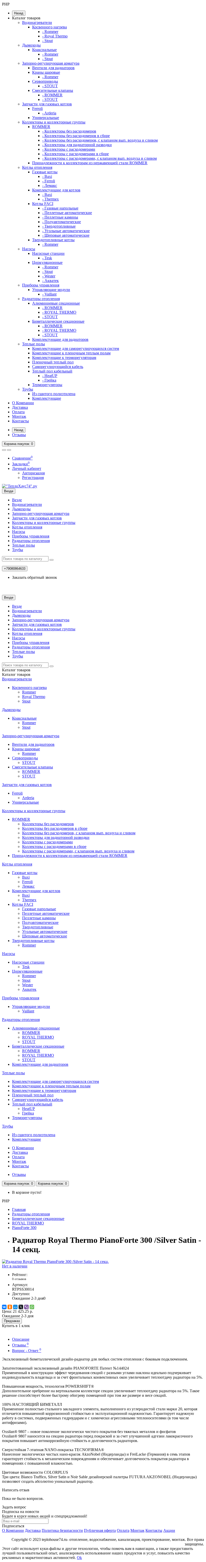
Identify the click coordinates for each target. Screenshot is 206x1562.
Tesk (26, 967)
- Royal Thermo (55, 36)
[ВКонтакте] (4, 1307)
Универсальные (45, 117)
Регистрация (33, 477)
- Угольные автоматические (66, 231)
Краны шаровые (46, 72)
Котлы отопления (37, 167)
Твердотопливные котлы (53, 240)
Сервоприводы (45, 81)
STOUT (28, 762)
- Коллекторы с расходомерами (68, 149)
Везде (17, 500)
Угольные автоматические (44, 931)
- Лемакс (49, 185)
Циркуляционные (47, 262)
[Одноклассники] (10, 1307)
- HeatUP (49, 376)
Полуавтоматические (40, 922)
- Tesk (47, 258)
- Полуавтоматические (61, 222)
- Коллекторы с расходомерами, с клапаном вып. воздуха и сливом (99, 158)
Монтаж (19, 416)
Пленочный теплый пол (53, 362)
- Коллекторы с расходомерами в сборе (75, 154)
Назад (18, 13)
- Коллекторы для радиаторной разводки (77, 145)
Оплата (18, 412)
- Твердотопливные (59, 226)
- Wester (48, 276)
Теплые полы (33, 344)
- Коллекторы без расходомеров (69, 131)
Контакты (20, 421)
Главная (19, 1209)
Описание (20, 1339)
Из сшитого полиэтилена (53, 394)
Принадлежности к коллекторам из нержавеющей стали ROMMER (89, 163)
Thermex (29, 900)
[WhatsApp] (32, 1307)
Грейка (28, 1113)
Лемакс (28, 886)
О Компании (23, 403)
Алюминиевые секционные (56, 303)
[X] (21, 1307)
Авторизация (33, 473)
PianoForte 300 (24, 1227)
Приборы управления (40, 285)
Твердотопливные (37, 927)
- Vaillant (49, 294)
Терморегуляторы (47, 385)
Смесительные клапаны (52, 90)
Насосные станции (48, 253)
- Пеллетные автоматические (67, 213)
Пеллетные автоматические (46, 913)
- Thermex (50, 199)
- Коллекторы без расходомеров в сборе (76, 136)
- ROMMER (52, 95)
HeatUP (28, 1108)
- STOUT (50, 86)
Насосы (28, 249)
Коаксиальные (44, 50)
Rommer (29, 692)
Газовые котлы (45, 172)
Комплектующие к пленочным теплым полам (71, 353)
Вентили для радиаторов (53, 68)
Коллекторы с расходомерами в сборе (54, 846)
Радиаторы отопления (41, 299)
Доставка (20, 407)
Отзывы (19, 435)
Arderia (28, 798)
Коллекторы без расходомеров (48, 824)
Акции (169, 1530)
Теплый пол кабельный (52, 371)
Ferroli (37, 108)
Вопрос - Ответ (26, 1350)
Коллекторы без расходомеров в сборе (54, 828)
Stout (26, 701)
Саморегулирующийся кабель (57, 366)
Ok (79, 1557)
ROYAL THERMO (38, 1037)
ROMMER (41, 127)
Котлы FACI (42, 203)
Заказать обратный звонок (34, 577)
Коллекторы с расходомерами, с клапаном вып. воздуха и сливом (78, 851)
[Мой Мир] (15, 1307)
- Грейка (49, 380)
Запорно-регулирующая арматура (50, 63)
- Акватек (50, 280)
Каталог (16, 674)
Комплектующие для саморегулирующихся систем (75, 348)
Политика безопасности (62, 1530)
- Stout (47, 40)
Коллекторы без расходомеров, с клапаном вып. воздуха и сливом (78, 833)
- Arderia (49, 113)
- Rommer (50, 31)
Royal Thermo (33, 696)
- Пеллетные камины (60, 217)
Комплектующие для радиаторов (60, 339)
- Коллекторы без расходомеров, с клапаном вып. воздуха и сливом (100, 140)
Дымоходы (31, 45)
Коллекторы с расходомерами (47, 842)
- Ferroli (48, 181)
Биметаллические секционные (58, 321)
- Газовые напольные (60, 208)
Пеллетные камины (39, 918)
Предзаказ (12, 1321)
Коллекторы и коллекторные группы (53, 122)
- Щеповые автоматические (65, 235)
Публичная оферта (100, 1530)
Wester (27, 985)
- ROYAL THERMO (59, 312)
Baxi (26, 877)
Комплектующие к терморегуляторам (64, 357)
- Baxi (47, 176)
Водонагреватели (37, 22)
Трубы (27, 389)
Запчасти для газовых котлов (47, 104)
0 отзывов (19, 1279)
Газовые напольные (39, 909)
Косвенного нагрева (49, 27)
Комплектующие (46, 398)
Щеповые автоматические (44, 936)
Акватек (29, 989)
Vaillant (28, 1011)
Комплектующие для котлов (56, 190)
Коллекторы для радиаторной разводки (55, 837)
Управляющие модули (51, 289)
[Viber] (26, 1307)
